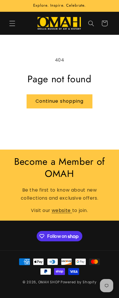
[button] (12, 23)
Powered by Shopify (78, 282)
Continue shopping (59, 101)
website (62, 210)
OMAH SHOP (49, 282)
